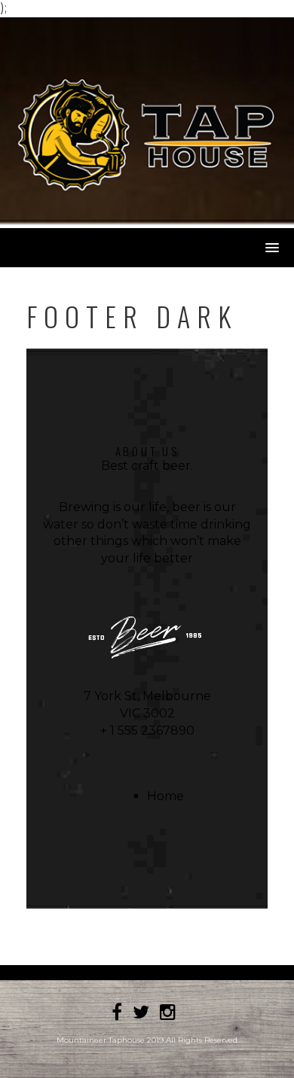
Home (165, 796)
